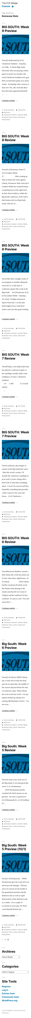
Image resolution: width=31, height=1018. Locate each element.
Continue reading (8, 100)
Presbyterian (6, 119)
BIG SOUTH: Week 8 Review (15, 138)
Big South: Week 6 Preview (14, 646)
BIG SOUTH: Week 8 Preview (15, 247)
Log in (5, 990)
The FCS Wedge (10, 3)
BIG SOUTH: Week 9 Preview (15, 29)
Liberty (15, 117)
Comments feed (10, 997)
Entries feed (8, 993)
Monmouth (21, 117)
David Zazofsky (9, 110)
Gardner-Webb (22, 115)
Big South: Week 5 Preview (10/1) (14, 847)
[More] (13, 7)
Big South (7, 112)
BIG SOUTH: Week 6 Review (15, 540)
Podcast (6, 6)
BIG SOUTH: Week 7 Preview (15, 434)
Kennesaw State (7, 117)
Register (6, 986)
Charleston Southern (10, 115)
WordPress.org (9, 1000)
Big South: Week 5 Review (14, 748)
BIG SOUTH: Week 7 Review (15, 356)
